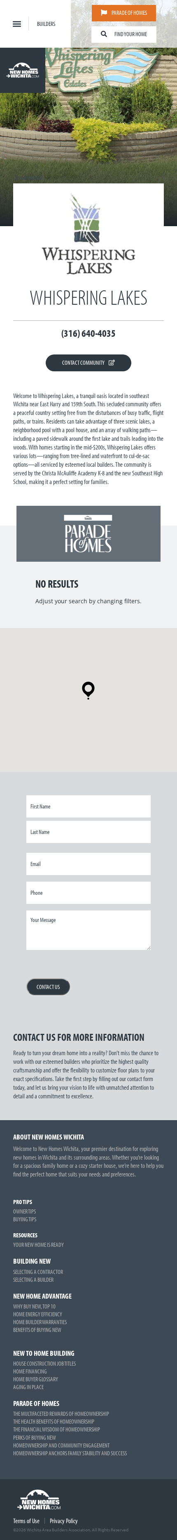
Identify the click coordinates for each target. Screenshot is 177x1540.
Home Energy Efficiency (37, 1314)
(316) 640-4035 (88, 333)
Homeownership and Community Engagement (61, 1445)
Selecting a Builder (33, 1279)
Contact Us (48, 987)
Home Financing (30, 1371)
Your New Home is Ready (38, 1244)
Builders (46, 24)
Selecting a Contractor (38, 1272)
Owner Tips (24, 1211)
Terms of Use (26, 1521)
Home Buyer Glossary (35, 1379)
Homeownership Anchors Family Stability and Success (70, 1453)
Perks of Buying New (34, 1437)
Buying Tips (24, 1219)
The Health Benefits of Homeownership (53, 1421)
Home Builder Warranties (40, 1322)
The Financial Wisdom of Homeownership (56, 1429)
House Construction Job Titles (44, 1363)
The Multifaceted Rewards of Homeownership (61, 1413)
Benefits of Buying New (37, 1330)
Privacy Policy (64, 1521)
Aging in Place (28, 1387)
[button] (16, 23)
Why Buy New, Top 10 (34, 1306)
